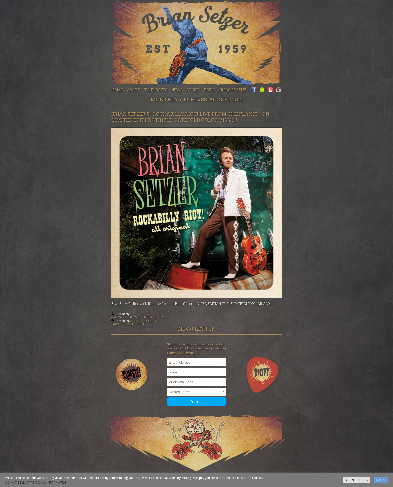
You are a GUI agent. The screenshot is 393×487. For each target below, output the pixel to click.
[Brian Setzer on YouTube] (270, 90)
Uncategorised (142, 321)
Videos (209, 90)
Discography (233, 90)
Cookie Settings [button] (357, 480)
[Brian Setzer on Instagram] (277, 90)
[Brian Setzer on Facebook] (254, 90)
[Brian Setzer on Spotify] (262, 90)
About (133, 90)
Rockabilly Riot (132, 324)
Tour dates (155, 90)
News (177, 90)
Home (117, 90)
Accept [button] (380, 480)
